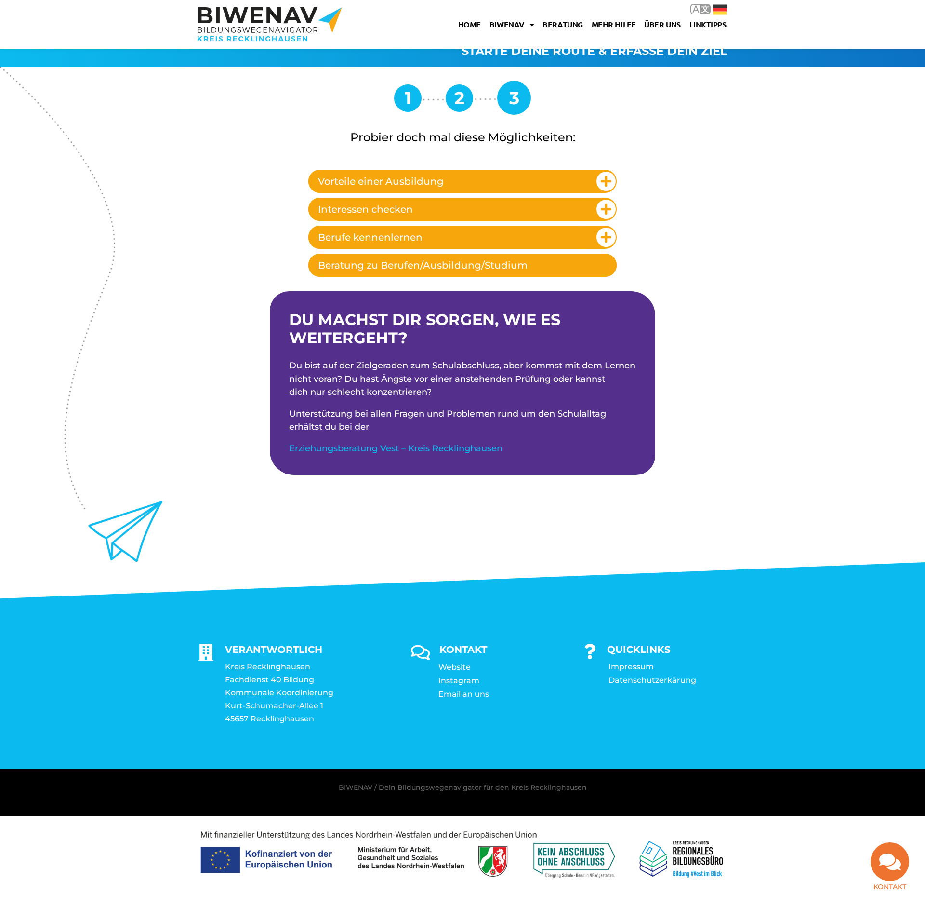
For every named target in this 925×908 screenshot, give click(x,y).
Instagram (458, 680)
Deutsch (713, 9)
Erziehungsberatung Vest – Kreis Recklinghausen (395, 448)
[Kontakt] (890, 861)
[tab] (462, 181)
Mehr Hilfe (614, 24)
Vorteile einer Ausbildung (381, 181)
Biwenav (507, 24)
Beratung (562, 24)
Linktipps (708, 24)
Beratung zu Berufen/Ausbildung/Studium (423, 265)
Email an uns (463, 694)
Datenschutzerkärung (652, 680)
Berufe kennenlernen (370, 237)
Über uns (662, 24)
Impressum (631, 666)
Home (469, 24)
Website (454, 667)
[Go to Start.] (408, 101)
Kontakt (889, 886)
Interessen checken (365, 209)
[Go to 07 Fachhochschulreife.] (459, 101)
